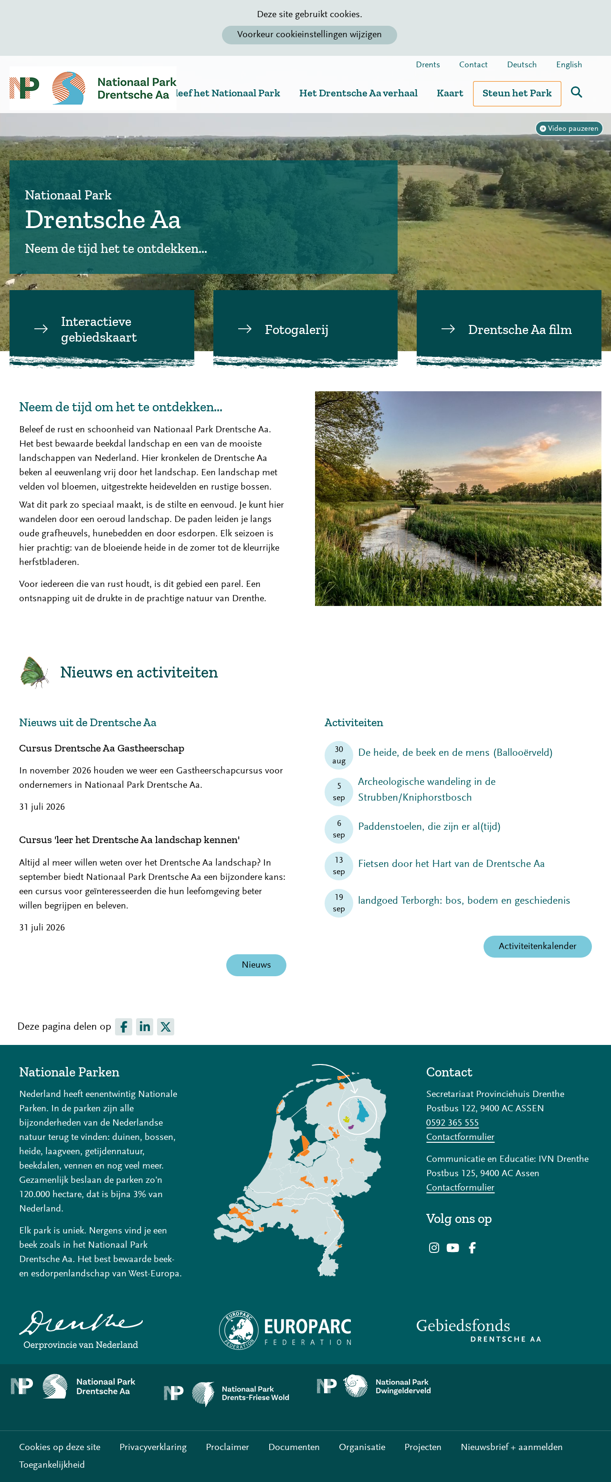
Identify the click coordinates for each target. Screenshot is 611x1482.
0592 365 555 (452, 1123)
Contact (473, 65)
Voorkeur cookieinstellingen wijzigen (309, 35)
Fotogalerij (296, 329)
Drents (428, 65)
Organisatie (362, 1447)
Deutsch (522, 65)
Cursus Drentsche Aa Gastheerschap (101, 748)
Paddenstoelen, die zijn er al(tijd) (429, 827)
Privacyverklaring (153, 1447)
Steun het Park (517, 92)
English (569, 65)
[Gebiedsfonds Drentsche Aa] (509, 1330)
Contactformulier (460, 1137)
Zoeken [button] (576, 92)
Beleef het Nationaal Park (221, 92)
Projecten (423, 1447)
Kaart (450, 92)
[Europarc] (305, 1330)
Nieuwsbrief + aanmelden (512, 1447)
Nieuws (256, 965)
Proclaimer (227, 1447)
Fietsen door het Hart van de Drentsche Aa (451, 864)
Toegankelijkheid (52, 1465)
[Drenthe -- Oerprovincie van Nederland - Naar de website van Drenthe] (102, 1330)
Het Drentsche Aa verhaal (358, 92)
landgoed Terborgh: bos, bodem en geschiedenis (464, 901)
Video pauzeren (573, 129)
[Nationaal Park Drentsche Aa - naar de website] (76, 1386)
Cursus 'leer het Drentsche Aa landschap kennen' (129, 840)
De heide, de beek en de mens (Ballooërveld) (455, 753)
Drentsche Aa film (520, 329)
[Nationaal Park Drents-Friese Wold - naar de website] (229, 1397)
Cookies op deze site (59, 1447)
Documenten (294, 1447)
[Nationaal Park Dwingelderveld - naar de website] (382, 1386)
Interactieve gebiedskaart (99, 329)
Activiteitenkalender (538, 946)
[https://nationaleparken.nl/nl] (305, 1170)
